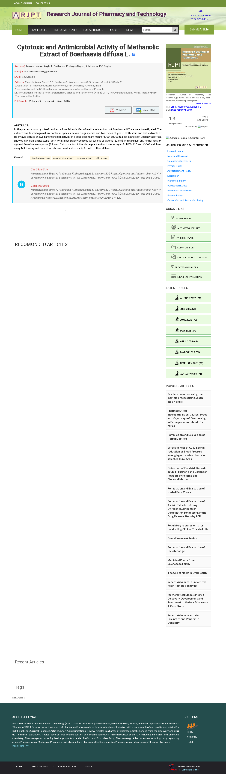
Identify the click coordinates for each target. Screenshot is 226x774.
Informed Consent (177, 155)
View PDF (121, 109)
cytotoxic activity (85, 158)
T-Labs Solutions (189, 769)
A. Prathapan (58, 66)
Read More (19, 745)
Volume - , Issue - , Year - (49, 101)
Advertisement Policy (179, 170)
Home (19, 29)
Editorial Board (65, 29)
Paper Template (184, 237)
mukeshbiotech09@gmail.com (40, 71)
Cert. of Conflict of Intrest (191, 257)
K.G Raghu (105, 66)
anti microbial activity (63, 158)
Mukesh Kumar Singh (38, 66)
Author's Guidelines (188, 228)
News (129, 29)
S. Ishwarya (91, 66)
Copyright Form (185, 247)
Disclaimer (173, 175)
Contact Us (42, 3)
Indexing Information (189, 277)
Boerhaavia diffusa (41, 158)
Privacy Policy (174, 165)
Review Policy (175, 195)
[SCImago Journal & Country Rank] (185, 137)
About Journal (23, 3)
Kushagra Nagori (75, 66)
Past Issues (39, 29)
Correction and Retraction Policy (185, 200)
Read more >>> (203, 103)
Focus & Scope (175, 150)
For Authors (93, 29)
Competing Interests (179, 160)
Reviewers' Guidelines (179, 190)
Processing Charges (186, 267)
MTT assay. (101, 158)
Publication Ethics (177, 185)
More (114, 29)
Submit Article (199, 29)
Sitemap (89, 766)
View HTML (149, 109)
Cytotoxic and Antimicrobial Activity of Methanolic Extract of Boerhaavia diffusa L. (88, 50)
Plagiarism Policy (176, 180)
